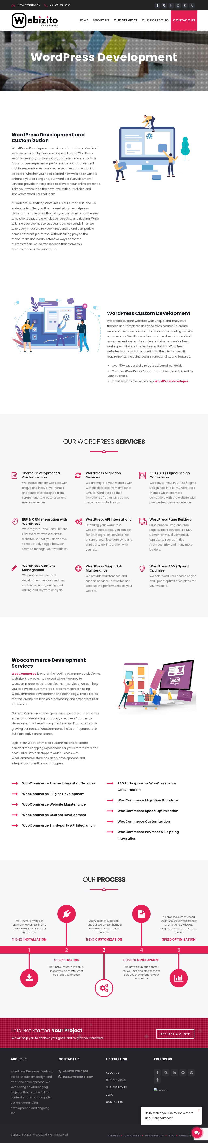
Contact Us (184, 20)
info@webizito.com (28, 5)
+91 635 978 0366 (60, 5)
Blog (109, 1094)
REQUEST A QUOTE (175, 1034)
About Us (101, 20)
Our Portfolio (155, 20)
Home (83, 20)
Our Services (125, 20)
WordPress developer (171, 381)
